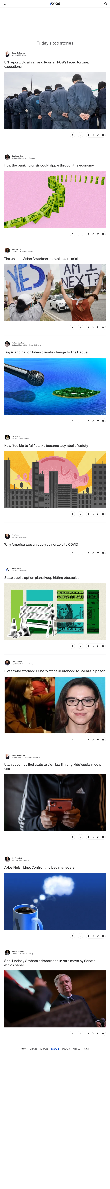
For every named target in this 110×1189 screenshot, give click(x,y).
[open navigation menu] (4, 4)
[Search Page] (105, 3)
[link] (72, 135)
